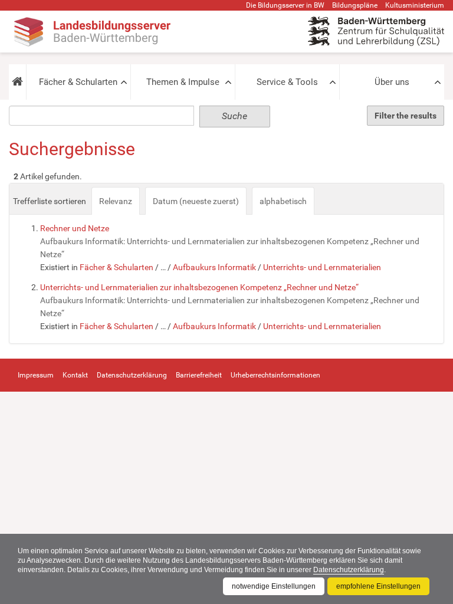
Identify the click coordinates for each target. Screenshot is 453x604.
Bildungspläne (355, 5)
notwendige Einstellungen (274, 586)
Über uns (392, 82)
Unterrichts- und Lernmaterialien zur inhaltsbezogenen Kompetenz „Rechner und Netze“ (199, 287)
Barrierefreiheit (199, 375)
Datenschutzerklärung (348, 570)
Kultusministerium (414, 5)
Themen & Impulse (182, 82)
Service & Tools (287, 82)
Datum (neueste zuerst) (196, 201)
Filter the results (405, 115)
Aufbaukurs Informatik (214, 267)
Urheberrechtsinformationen (275, 375)
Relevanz (115, 201)
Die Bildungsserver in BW (285, 5)
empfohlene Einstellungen (378, 586)
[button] (17, 82)
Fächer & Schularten (78, 82)
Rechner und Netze (74, 228)
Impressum (36, 375)
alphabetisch (283, 201)
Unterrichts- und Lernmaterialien (322, 267)
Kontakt (75, 375)
